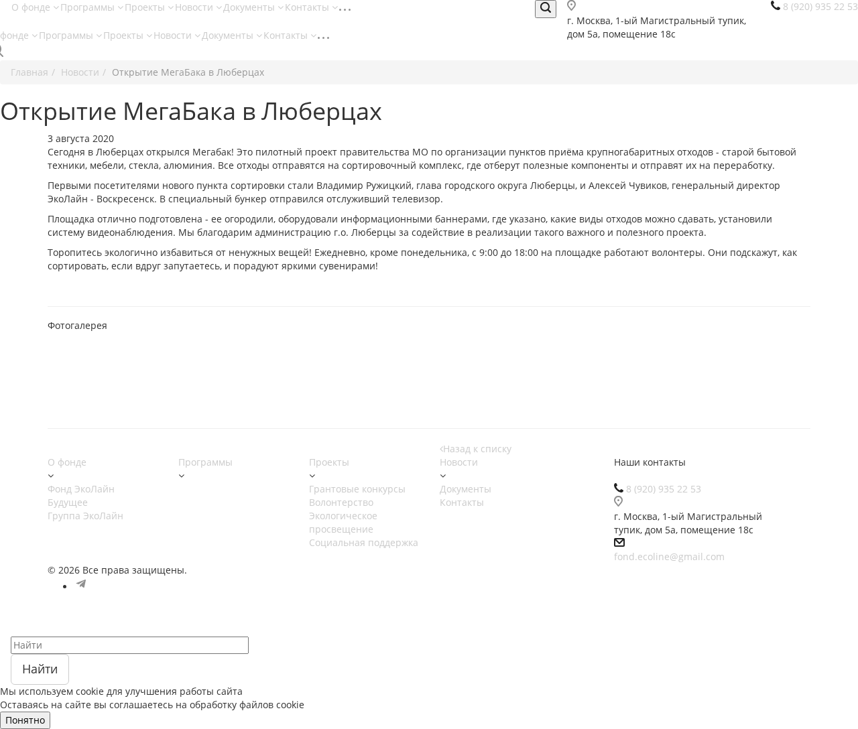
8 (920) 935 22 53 (663, 488)
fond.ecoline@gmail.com (669, 556)
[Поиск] (545, 9)
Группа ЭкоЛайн (85, 515)
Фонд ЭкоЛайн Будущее (81, 495)
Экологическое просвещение (343, 522)
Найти (40, 669)
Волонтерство (341, 502)
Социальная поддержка (363, 542)
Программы (88, 7)
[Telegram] (81, 586)
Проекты (146, 7)
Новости (195, 7)
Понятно (25, 720)
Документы (250, 7)
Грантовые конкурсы (357, 488)
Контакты (308, 7)
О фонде (32, 7)
